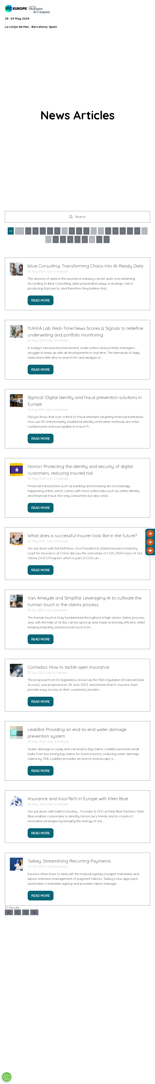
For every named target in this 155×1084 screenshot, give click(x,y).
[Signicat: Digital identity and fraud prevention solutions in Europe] (77, 418)
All (10, 231)
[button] (146, 8)
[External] (150, 542)
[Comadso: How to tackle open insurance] (77, 685)
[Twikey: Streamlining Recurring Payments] (77, 879)
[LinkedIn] (150, 533)
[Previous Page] (17, 912)
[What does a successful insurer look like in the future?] (77, 553)
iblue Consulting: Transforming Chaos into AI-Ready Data (85, 266)
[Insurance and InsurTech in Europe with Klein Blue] (77, 817)
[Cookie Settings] (7, 1077)
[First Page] (9, 912)
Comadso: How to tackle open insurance (68, 667)
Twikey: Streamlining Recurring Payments (69, 861)
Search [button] (81, 217)
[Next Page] (25, 912)
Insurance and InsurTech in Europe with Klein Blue (78, 798)
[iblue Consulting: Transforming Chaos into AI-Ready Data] (77, 284)
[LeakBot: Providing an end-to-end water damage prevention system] (77, 750)
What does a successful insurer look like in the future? (82, 535)
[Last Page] (34, 912)
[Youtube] (150, 550)
